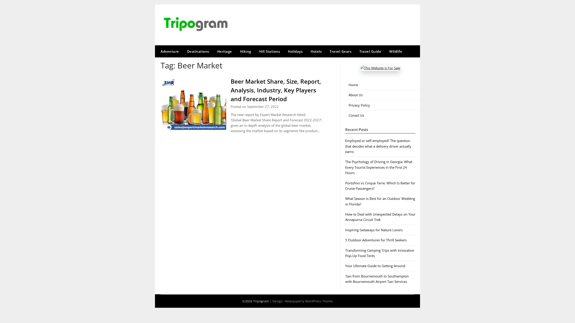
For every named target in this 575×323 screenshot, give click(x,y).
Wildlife (395, 51)
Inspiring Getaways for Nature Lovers (374, 230)
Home (353, 85)
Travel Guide (370, 51)
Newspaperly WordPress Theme (309, 301)
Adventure (170, 51)
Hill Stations (269, 51)
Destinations (198, 51)
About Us (356, 95)
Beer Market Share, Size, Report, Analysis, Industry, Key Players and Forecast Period (276, 90)
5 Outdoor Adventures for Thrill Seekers (376, 240)
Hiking (245, 51)
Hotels (316, 51)
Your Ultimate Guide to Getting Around (375, 266)
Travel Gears (340, 51)
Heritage (224, 51)
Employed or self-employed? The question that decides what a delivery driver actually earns (378, 146)
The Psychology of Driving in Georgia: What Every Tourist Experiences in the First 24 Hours (378, 167)
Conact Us (356, 115)
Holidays (295, 51)
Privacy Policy (359, 105)
